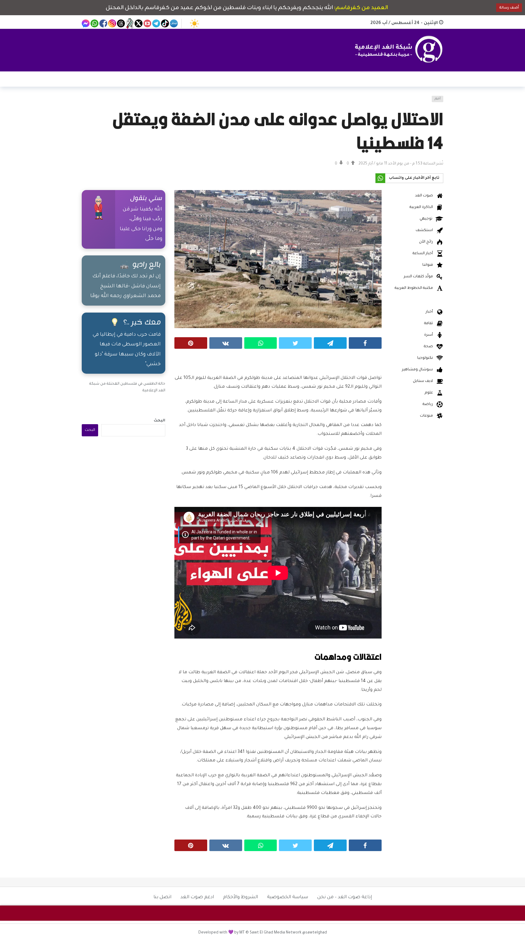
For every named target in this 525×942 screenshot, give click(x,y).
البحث (159, 421)
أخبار (437, 99)
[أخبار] (90, 103)
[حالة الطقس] (194, 23)
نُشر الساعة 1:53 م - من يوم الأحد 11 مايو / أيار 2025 (401, 164)
